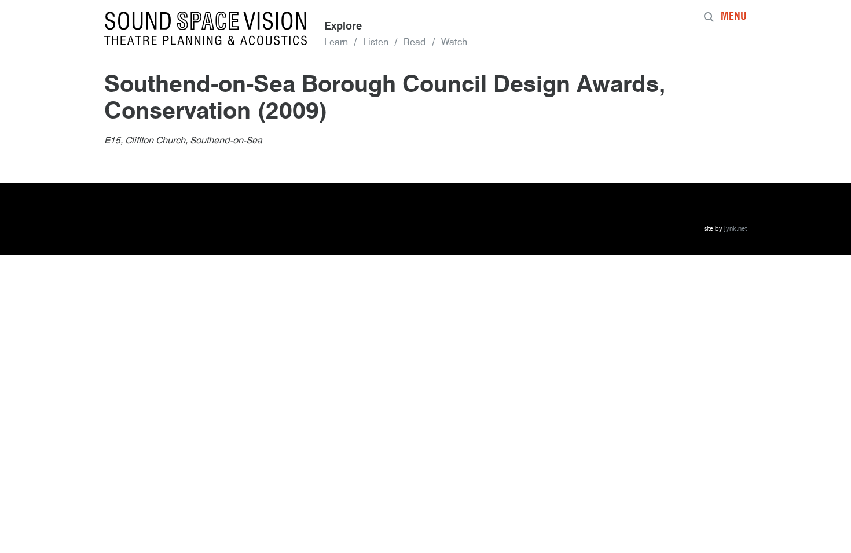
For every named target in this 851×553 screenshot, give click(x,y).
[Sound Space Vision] (205, 28)
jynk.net (735, 229)
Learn (336, 42)
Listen (375, 42)
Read (415, 42)
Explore (343, 26)
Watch (454, 42)
